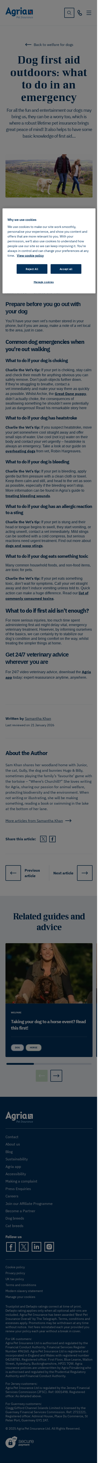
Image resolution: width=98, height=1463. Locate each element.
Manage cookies (44, 281)
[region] (49, 251)
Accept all (66, 268)
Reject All (32, 268)
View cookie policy (30, 255)
